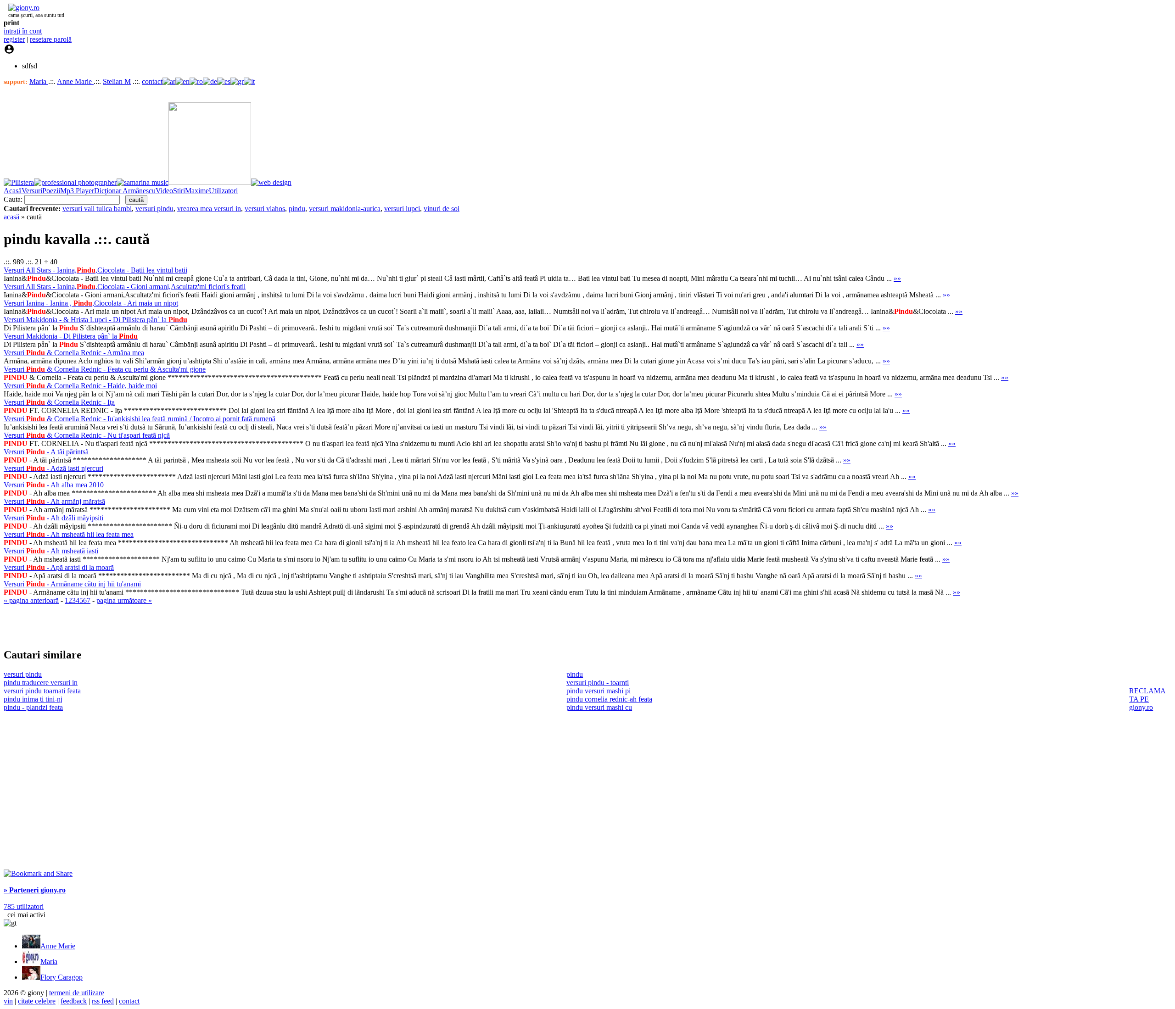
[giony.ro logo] (21, 7)
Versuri (32, 191)
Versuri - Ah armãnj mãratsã (54, 501)
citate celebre (37, 1001)
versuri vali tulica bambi (97, 208)
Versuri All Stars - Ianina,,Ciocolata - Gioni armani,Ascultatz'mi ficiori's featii (125, 286)
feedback (74, 1001)
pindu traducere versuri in (41, 682)
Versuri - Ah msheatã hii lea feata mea (69, 534)
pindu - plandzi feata (33, 707)
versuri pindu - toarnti (597, 682)
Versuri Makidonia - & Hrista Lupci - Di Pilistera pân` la (95, 319)
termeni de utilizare (76, 993)
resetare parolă (51, 39)
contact (152, 81)
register (14, 39)
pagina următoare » (124, 600)
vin (8, 1001)
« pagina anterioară (31, 600)
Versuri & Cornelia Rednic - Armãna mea (74, 353)
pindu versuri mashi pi (598, 691)
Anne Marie (75, 81)
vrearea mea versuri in (209, 208)
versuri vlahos (265, 208)
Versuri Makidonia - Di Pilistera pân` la (71, 336)
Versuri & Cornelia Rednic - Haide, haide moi (80, 386)
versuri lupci (402, 208)
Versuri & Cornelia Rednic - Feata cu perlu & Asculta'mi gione (105, 369)
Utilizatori (223, 191)
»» (897, 278)
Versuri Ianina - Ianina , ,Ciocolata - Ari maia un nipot (91, 303)
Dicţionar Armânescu (125, 191)
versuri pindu (154, 208)
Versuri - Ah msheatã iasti (51, 551)
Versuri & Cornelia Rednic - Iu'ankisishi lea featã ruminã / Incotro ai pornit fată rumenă (139, 419)
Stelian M (117, 81)
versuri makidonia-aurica (344, 208)
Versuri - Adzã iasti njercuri (53, 468)
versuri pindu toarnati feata (42, 691)
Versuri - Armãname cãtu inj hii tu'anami (72, 584)
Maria (38, 81)
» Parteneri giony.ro (35, 890)
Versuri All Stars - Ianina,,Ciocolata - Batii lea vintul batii (95, 270)
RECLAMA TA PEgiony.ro (1147, 699)
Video (164, 191)
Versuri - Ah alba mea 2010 (54, 485)
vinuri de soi (441, 208)
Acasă (13, 191)
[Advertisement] (111, 626)
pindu (297, 208)
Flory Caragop (61, 977)
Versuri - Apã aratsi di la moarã (59, 567)
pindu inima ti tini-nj (33, 699)
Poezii (51, 191)
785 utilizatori (24, 906)
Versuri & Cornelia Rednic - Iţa (59, 402)
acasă (11, 217)
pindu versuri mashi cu (599, 707)
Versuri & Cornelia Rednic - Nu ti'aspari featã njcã (87, 435)
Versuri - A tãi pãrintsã (46, 452)
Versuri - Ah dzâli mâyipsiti (53, 518)
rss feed (103, 1001)
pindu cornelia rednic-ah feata (609, 699)
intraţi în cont (23, 31)
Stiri (179, 191)
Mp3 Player (77, 191)
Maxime (197, 191)
